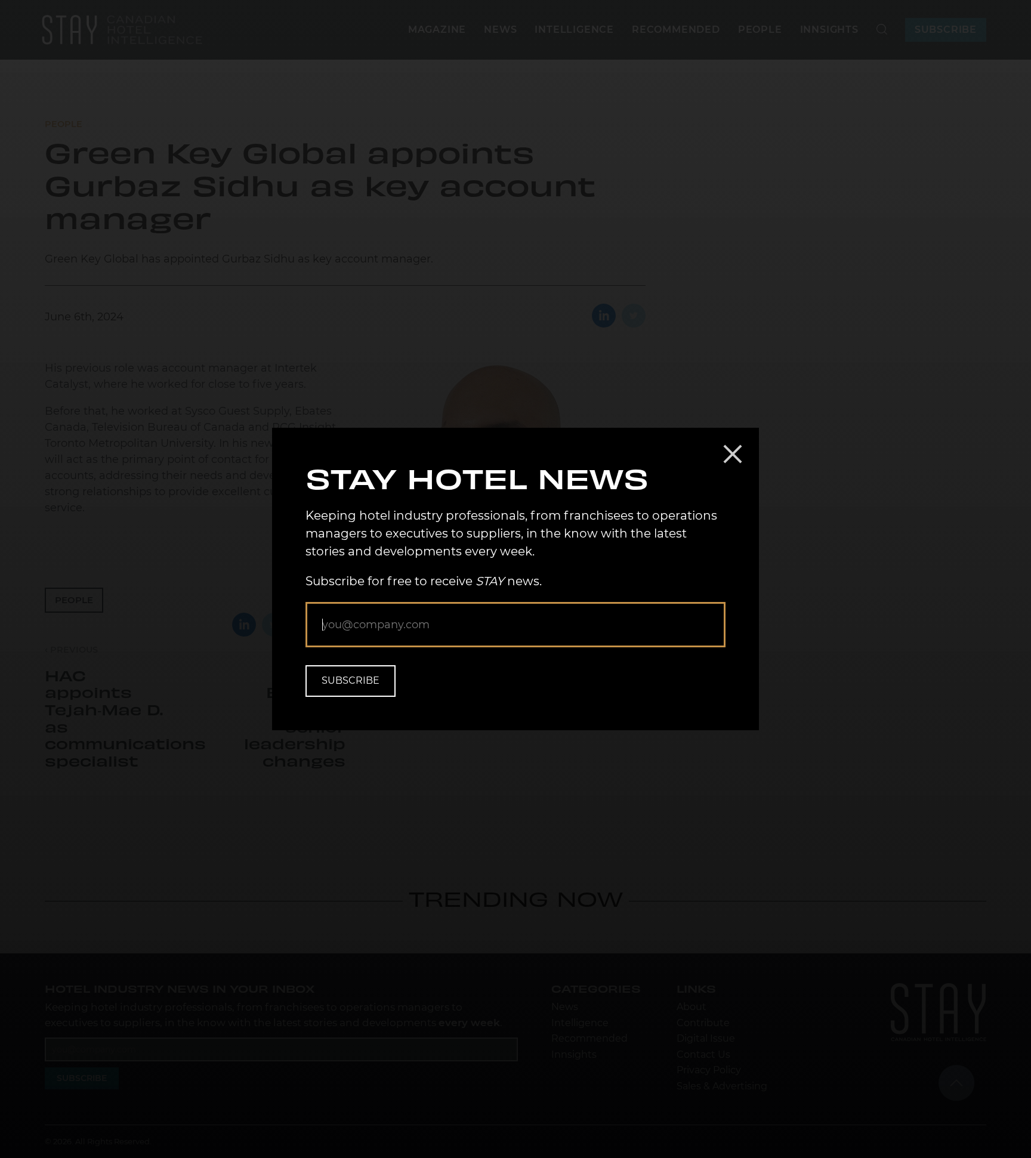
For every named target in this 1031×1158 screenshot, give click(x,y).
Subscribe (350, 680)
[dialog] (515, 579)
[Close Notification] (733, 454)
